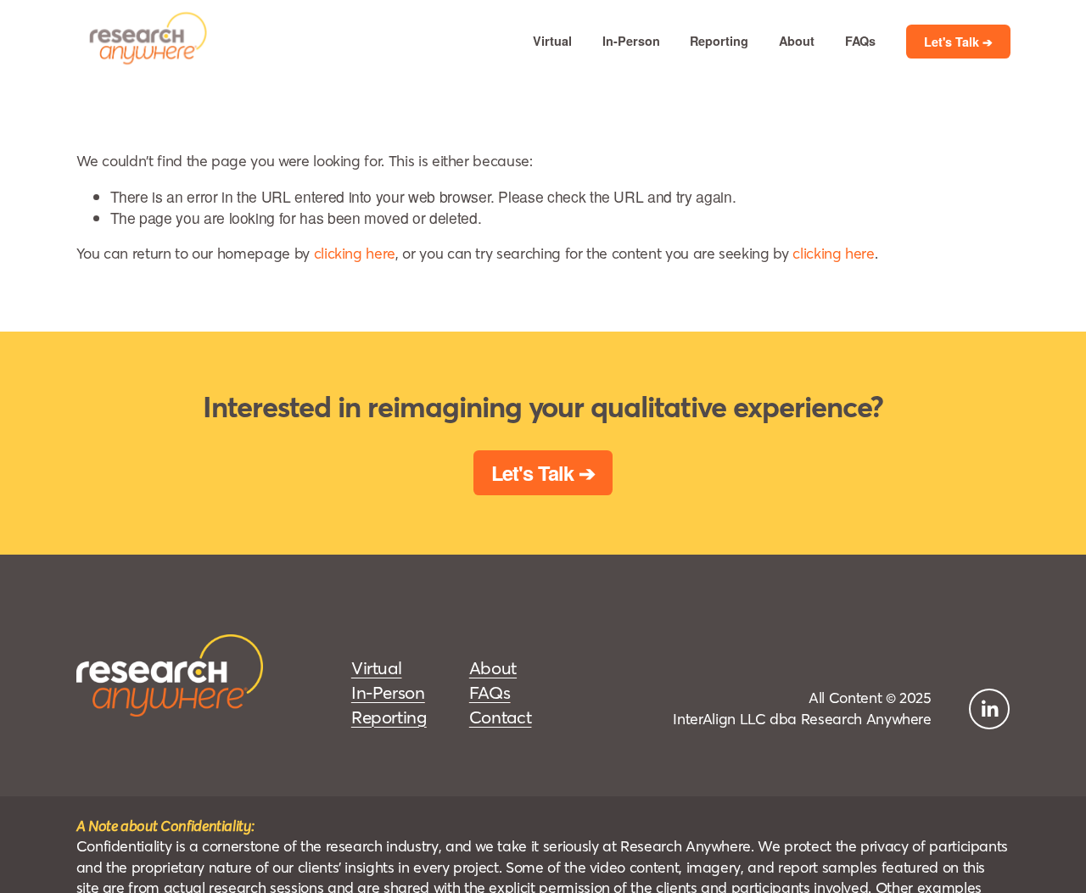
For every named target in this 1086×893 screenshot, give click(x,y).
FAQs (860, 40)
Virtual (552, 40)
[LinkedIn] (989, 709)
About (796, 40)
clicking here (354, 253)
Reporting (719, 40)
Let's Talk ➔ (958, 41)
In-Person (631, 40)
